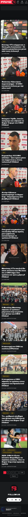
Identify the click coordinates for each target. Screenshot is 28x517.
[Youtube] (16, 500)
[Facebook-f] (8, 500)
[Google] (19, 500)
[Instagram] (12, 500)
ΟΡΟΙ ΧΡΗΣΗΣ (16, 513)
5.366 (22, 472)
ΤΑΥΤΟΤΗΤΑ (23, 513)
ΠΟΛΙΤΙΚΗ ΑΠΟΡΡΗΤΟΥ (7, 513)
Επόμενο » (14, 476)
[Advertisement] (14, 14)
